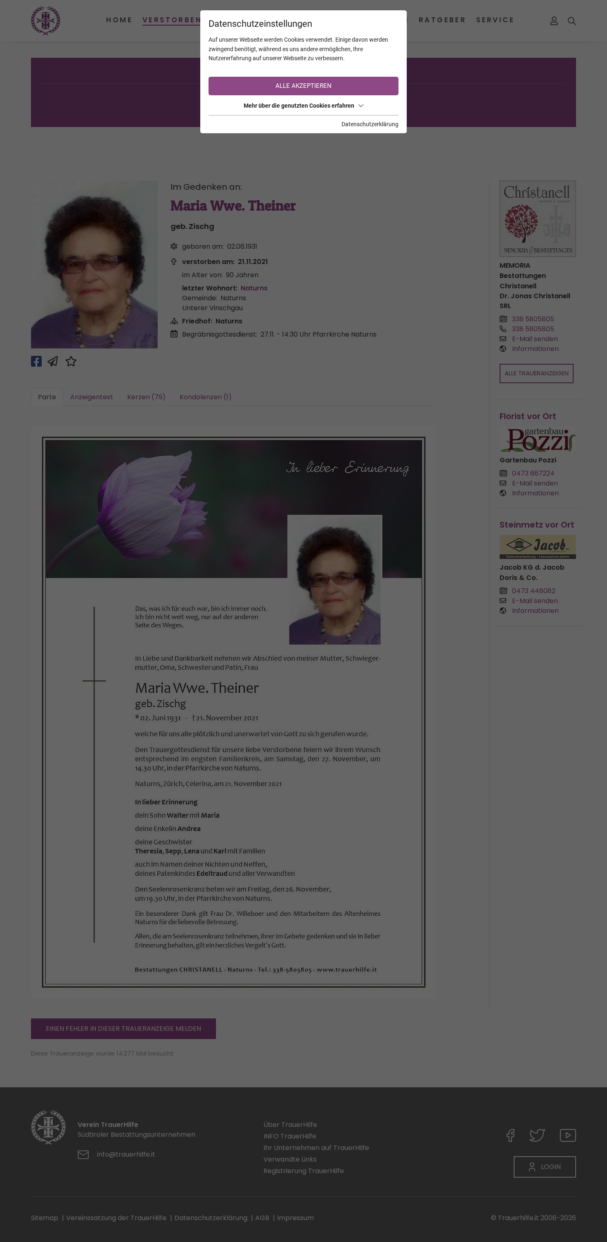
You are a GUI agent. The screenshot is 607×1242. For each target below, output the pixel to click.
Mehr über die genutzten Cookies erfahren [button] (299, 105)
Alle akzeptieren (303, 86)
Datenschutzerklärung (369, 124)
